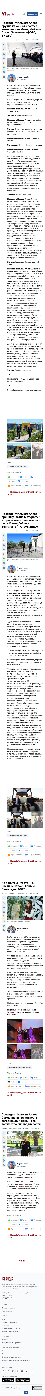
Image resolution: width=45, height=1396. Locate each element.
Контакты (5, 1325)
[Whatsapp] (3, 1371)
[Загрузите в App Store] (8, 1380)
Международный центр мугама (20, 1067)
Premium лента (7, 1311)
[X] (13, 1371)
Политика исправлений (10, 1331)
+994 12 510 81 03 (7, 1295)
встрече (19, 1186)
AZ (22, 1392)
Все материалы (21, 79)
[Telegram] (22, 1371)
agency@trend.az (7, 1298)
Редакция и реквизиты (9, 1322)
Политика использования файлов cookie (16, 1360)
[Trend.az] (8, 14)
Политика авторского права (11, 1357)
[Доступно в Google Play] (22, 1380)
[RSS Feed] (31, 1371)
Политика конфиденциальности (13, 1354)
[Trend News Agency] (7, 1278)
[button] (4, 45)
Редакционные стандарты (11, 1328)
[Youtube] (17, 1371)
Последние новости (8, 1308)
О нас (3, 1319)
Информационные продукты (11, 1343)
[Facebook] (8, 1371)
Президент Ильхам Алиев (18, 466)
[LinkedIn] (26, 1371)
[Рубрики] (41, 14)
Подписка (5, 1339)
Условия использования (10, 1351)
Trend (22, 99)
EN (18, 1392)
